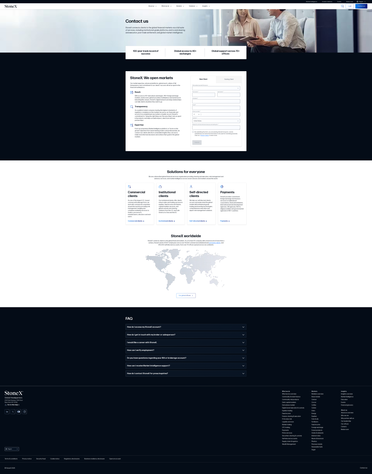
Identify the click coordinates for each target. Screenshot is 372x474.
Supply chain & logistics (290, 441)
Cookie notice (54, 459)
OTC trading (286, 427)
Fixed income (286, 413)
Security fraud (41, 459)
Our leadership (346, 421)
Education (344, 400)
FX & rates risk (287, 419)
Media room (345, 429)
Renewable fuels (317, 447)
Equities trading (287, 411)
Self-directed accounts (289, 439)
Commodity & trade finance (291, 397)
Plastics (314, 441)
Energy (314, 413)
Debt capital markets (289, 402)
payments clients (214, 243)
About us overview (347, 413)
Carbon (314, 400)
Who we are (345, 415)
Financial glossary (347, 405)
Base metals (316, 397)
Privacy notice (204, 135)
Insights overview (347, 394)
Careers (344, 427)
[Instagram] (24, 411)
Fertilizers (315, 422)
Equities (314, 416)
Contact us (363, 468)
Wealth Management (289, 444)
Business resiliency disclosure (94, 459)
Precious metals (317, 444)
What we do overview (289, 394)
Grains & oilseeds (317, 433)
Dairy (313, 411)
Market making (287, 425)
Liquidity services (288, 422)
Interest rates (316, 436)
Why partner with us (347, 418)
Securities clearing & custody (292, 436)
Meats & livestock (317, 439)
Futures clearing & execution (291, 416)
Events (343, 402)
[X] (12, 411)
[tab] (203, 79)
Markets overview (317, 394)
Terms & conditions (11, 459)
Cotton (314, 408)
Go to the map (12, 405)
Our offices (345, 424)
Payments (285, 430)
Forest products (317, 430)
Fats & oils (315, 419)
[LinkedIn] (7, 411)
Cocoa (314, 402)
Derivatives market (288, 405)
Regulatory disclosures (72, 459)
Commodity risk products (290, 400)
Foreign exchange (317, 427)
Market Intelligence (347, 397)
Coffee (314, 405)
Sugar (314, 450)
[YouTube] (18, 411)
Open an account (115, 459)
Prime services (287, 433)
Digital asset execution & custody (293, 408)
